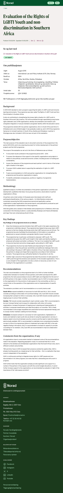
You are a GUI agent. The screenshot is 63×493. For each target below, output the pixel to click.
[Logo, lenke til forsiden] (8, 3)
